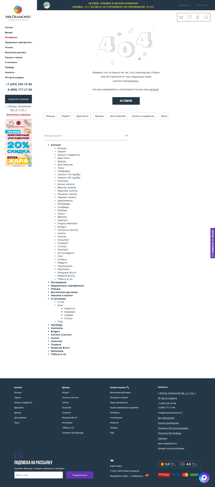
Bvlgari (62, 226)
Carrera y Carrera (68, 230)
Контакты (10, 72)
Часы (164, 116)
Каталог (56, 144)
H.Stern (62, 259)
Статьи (68, 318)
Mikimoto (63, 269)
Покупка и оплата (14, 57)
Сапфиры (63, 207)
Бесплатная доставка (64, 292)
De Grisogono (66, 252)
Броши (99, 116)
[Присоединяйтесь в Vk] (112, 460)
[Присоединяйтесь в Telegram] (118, 460)
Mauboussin (65, 266)
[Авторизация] (198, 17)
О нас (61, 301)
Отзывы (9, 47)
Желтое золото (67, 187)
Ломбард (9, 67)
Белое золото (66, 184)
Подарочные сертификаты (18, 42)
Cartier (62, 233)
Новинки (69, 311)
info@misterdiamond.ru (170, 413)
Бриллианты (65, 200)
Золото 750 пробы (69, 174)
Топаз (61, 213)
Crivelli (62, 246)
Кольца (50, 116)
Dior (60, 256)
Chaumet (63, 239)
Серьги (65, 116)
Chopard (63, 243)
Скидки (68, 315)
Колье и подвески (143, 116)
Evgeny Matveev (67, 223)
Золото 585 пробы (69, 177)
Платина (63, 181)
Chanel (62, 236)
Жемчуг (62, 216)
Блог (60, 305)
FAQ (60, 321)
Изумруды (64, 203)
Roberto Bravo (66, 275)
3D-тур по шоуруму (14, 77)
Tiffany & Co (65, 279)
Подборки (64, 171)
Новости (69, 308)
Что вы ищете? (53, 135)
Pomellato (57, 351)
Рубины (62, 210)
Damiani (63, 249)
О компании (11, 62)
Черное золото (67, 197)
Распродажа (11, 37)
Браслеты (82, 116)
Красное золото (67, 190)
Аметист (63, 220)
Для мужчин (117, 116)
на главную (126, 101)
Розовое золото (67, 194)
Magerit (62, 262)
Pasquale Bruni (67, 272)
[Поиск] (206, 17)
